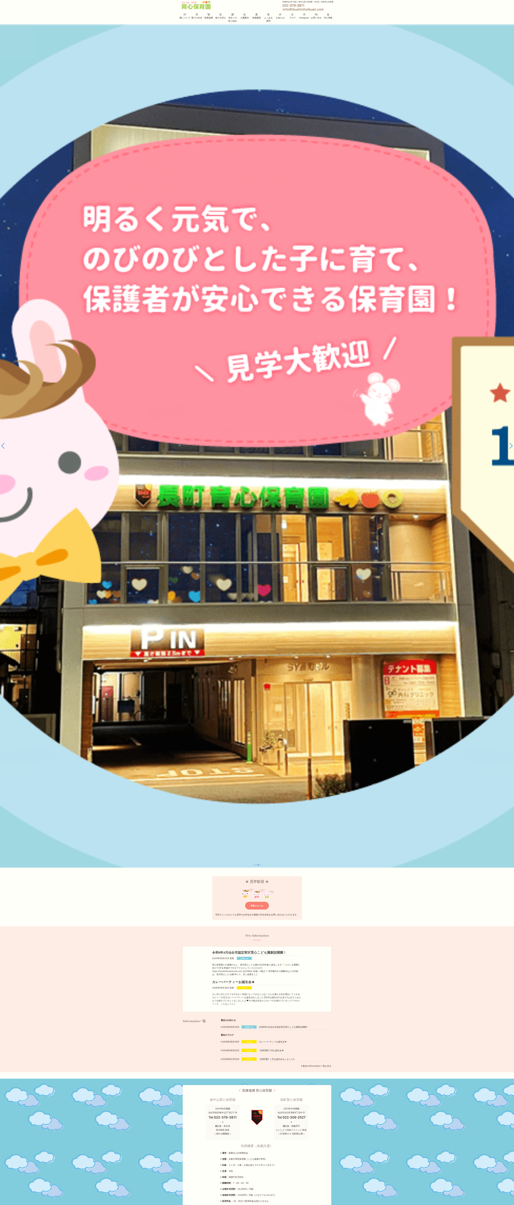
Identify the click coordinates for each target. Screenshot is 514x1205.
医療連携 (208, 17)
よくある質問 (268, 19)
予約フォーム (257, 905)
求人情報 (328, 17)
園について (184, 17)
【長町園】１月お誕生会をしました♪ (277, 1059)
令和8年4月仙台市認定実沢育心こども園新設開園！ (249, 952)
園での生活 (196, 17)
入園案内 (244, 17)
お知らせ (280, 17)
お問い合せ (316, 17)
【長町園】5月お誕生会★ (271, 1050)
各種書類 (256, 17)
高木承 (227, 1126)
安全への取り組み (232, 19)
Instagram (304, 17)
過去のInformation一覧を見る (317, 1066)
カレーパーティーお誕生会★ (233, 982)
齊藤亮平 (295, 1126)
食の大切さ (220, 17)
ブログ (292, 17)
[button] (253, 864)
